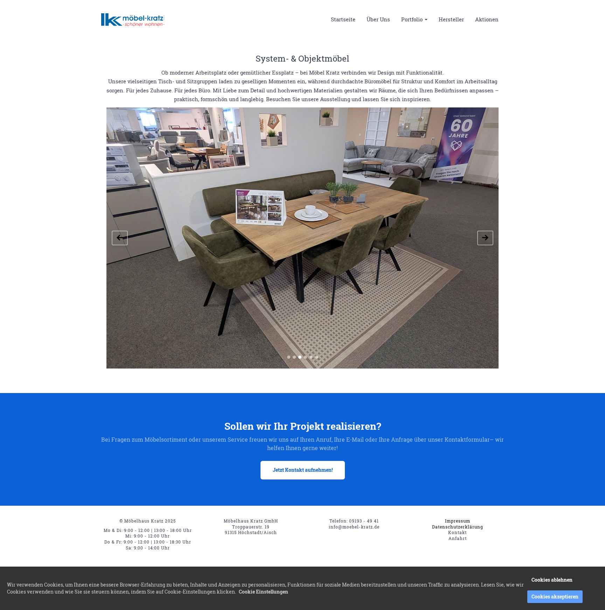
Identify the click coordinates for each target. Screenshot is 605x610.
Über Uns (378, 19)
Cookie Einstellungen (263, 591)
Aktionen (487, 19)
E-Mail (355, 439)
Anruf (324, 439)
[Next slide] (485, 238)
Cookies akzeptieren (554, 596)
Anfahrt (457, 538)
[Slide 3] (299, 357)
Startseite (343, 19)
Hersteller (451, 19)
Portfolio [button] (412, 19)
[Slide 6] (316, 357)
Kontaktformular (467, 439)
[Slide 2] (294, 357)
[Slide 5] (311, 357)
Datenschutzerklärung (457, 527)
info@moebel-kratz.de (354, 527)
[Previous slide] (120, 238)
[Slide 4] (305, 357)
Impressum (457, 521)
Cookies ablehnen (551, 579)
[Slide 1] (288, 357)
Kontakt (457, 532)
